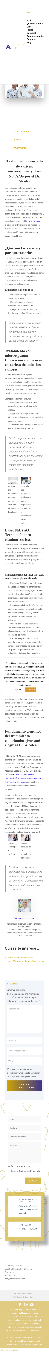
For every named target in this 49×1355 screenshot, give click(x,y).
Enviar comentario (25, 1086)
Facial (30, 30)
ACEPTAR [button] (30, 690)
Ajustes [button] (18, 689)
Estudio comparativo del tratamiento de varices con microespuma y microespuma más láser (23, 778)
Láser (29, 27)
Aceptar (26, 1171)
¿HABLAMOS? (25, 1225)
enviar (33, 1181)
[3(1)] (26, 480)
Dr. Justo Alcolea (32, 221)
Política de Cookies (23, 1293)
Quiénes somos (35, 23)
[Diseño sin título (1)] (13, 837)
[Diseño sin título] (13, 480)
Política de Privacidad (30, 1171)
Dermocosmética (35, 36)
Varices (17, 140)
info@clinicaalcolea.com (15, 1279)
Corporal (31, 33)
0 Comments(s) (20, 148)
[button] (9, 1350)
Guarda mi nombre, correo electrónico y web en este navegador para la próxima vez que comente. (23, 1073)
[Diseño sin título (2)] (26, 837)
